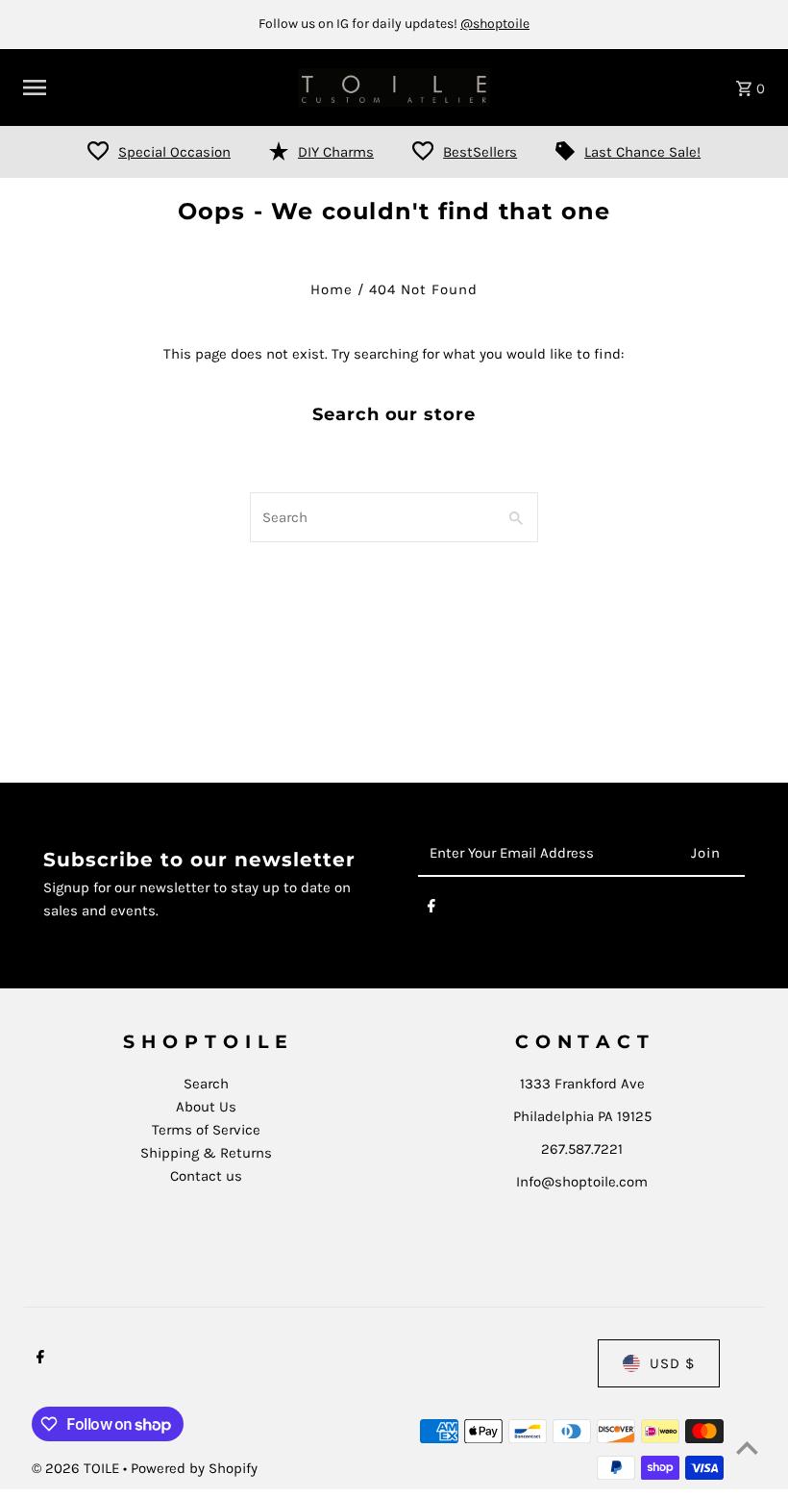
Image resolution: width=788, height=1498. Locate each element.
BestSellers (480, 152)
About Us (206, 1106)
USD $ (672, 1363)
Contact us (206, 1176)
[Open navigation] (153, 87)
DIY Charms (336, 152)
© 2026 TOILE (77, 1468)
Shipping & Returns (206, 1152)
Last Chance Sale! (642, 152)
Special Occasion (174, 152)
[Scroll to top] (747, 1447)
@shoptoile (494, 23)
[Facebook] (431, 909)
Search (206, 1083)
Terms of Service (206, 1129)
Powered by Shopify (194, 1468)
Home (331, 289)
